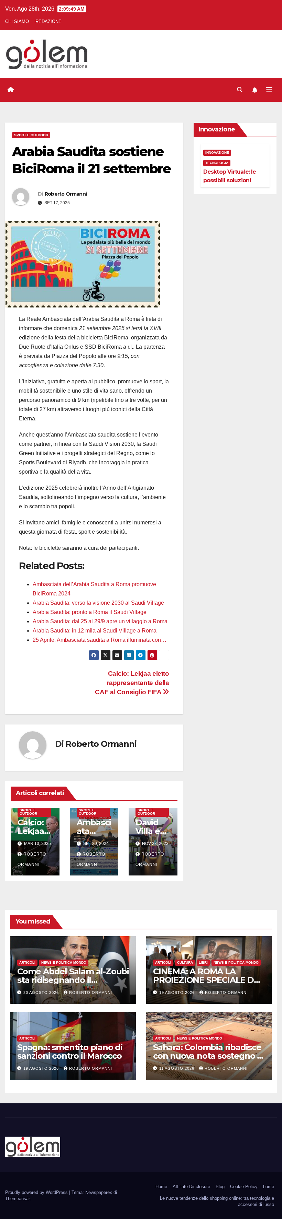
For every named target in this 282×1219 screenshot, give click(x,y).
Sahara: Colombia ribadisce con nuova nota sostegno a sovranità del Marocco (207, 1055)
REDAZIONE (48, 21)
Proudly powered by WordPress (37, 1192)
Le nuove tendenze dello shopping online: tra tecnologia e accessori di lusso (217, 1201)
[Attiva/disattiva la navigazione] (269, 89)
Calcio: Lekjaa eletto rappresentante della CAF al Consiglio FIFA (132, 683)
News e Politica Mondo (63, 962)
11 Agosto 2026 (177, 1068)
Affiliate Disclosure (191, 1186)
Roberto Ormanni (66, 194)
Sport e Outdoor (31, 135)
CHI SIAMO (17, 21)
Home (161, 1186)
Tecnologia (216, 163)
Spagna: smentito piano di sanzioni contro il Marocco (69, 1051)
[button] (239, 90)
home (268, 1186)
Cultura (185, 962)
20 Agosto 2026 (41, 992)
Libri (203, 962)
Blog (220, 1186)
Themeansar (17, 1198)
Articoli (27, 962)
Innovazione (217, 152)
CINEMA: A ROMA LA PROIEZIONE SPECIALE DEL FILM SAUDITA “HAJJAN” (208, 980)
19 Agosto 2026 (177, 992)
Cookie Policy (244, 1186)
